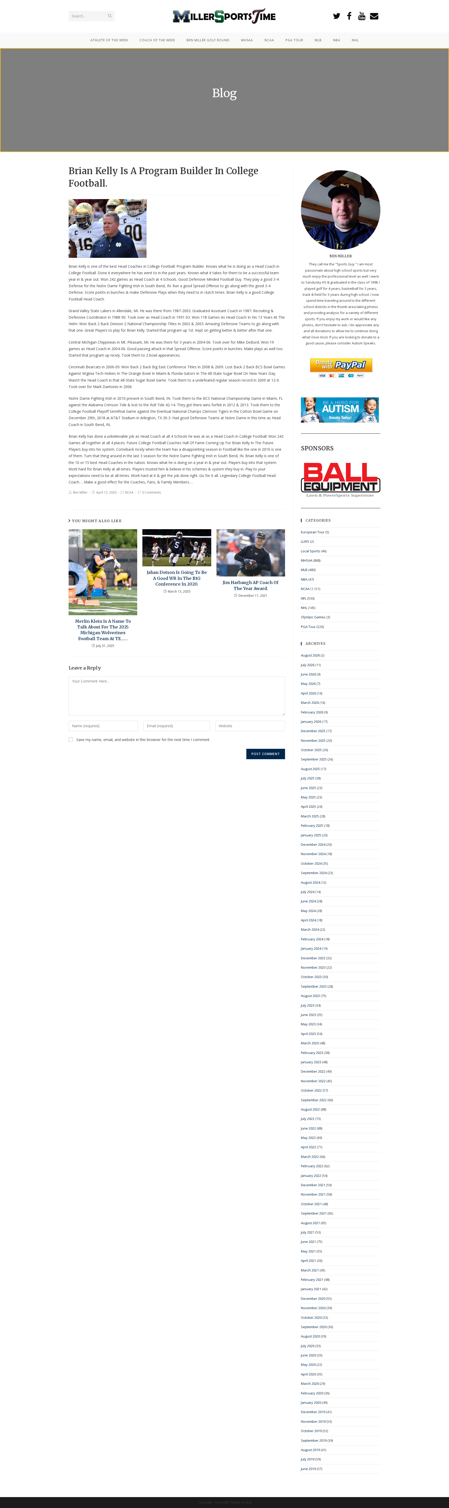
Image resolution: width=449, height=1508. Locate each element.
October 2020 (311, 1317)
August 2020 (310, 1336)
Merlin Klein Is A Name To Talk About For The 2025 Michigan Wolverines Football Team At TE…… (103, 630)
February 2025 (312, 825)
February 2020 (312, 1393)
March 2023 (310, 1043)
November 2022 (313, 1081)
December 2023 (313, 958)
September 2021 (314, 1213)
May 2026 (308, 683)
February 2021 (312, 1279)
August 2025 (310, 768)
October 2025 (311, 750)
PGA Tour (308, 626)
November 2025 (313, 740)
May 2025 (308, 797)
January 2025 (311, 835)
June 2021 (308, 1241)
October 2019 (311, 1430)
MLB (304, 569)
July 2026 (307, 665)
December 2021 (313, 1185)
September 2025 (314, 759)
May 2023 (308, 1024)
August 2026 (310, 655)
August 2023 (310, 995)
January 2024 (311, 948)
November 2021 (313, 1194)
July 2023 (307, 1005)
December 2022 (313, 1071)
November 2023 (313, 967)
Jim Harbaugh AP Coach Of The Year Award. (251, 585)
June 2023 (308, 1014)
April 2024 (308, 920)
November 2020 (313, 1308)
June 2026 (308, 674)
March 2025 (310, 816)
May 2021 (308, 1251)
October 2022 (311, 1090)
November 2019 (313, 1421)
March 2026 (310, 702)
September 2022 (314, 1100)
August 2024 (310, 882)
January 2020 (311, 1402)
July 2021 (307, 1232)
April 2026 (308, 693)
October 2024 (311, 863)
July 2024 (307, 891)
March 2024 (310, 929)
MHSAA (306, 560)
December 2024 (313, 844)
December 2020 (313, 1298)
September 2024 (314, 872)
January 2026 (311, 721)
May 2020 (308, 1364)
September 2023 (314, 986)
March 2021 (310, 1270)
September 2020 (314, 1327)
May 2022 (308, 1137)
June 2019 (308, 1468)
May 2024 (308, 910)
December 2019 (313, 1411)
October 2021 (311, 1204)
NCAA (129, 492)
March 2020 (310, 1383)
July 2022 (307, 1118)
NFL (303, 598)
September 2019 (314, 1440)
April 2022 (308, 1147)
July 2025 (307, 778)
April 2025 (308, 806)
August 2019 (310, 1449)
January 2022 (311, 1175)
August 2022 (310, 1109)
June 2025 (308, 787)
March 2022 (310, 1156)
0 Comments (151, 492)
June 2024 (308, 901)
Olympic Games (313, 617)
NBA (304, 579)
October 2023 (311, 976)
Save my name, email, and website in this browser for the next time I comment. (143, 739)
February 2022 (312, 1166)
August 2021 (310, 1223)
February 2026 (312, 712)
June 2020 (308, 1355)
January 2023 (311, 1062)
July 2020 (307, 1345)
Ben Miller (80, 492)
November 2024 (313, 853)
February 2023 (312, 1052)
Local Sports (310, 551)
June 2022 (308, 1128)
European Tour (313, 532)
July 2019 (307, 1459)
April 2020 (308, 1374)
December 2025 (313, 731)
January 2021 (311, 1289)
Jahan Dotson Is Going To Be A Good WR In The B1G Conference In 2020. (177, 578)
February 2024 (312, 939)
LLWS (305, 541)
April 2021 (308, 1260)
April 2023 (308, 1033)
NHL (304, 607)
